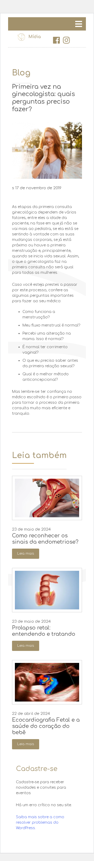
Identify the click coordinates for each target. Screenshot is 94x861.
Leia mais (25, 553)
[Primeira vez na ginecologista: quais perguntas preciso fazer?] (47, 150)
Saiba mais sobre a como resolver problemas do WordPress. (40, 822)
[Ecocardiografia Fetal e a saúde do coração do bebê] (47, 682)
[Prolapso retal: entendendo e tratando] (47, 590)
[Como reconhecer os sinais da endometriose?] (47, 498)
